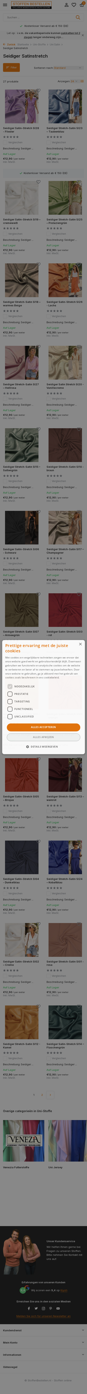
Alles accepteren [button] (43, 727)
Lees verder (67, 677)
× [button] (80, 644)
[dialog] (43, 697)
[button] (43, 746)
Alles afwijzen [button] (43, 737)
